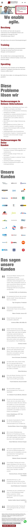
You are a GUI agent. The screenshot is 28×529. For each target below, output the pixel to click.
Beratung (5, 27)
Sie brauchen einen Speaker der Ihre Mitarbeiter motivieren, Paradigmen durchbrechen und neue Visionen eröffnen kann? (13, 69)
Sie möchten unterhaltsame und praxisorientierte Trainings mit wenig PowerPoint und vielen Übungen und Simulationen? (13, 50)
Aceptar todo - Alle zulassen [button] (9, 525)
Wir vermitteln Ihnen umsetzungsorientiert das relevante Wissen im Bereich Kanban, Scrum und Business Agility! (13, 57)
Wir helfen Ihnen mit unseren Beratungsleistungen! (13, 40)
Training (5, 44)
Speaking (5, 64)
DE (25, 2)
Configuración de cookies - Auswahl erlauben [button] (11, 523)
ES (22, 2)
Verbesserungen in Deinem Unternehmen (12, 102)
